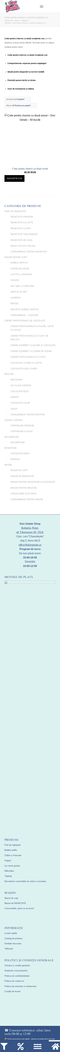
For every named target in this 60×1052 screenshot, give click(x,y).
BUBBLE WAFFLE (19, 263)
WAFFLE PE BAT (19, 292)
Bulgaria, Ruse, (30, 528)
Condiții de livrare (12, 991)
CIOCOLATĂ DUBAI (20, 453)
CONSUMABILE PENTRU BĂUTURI (28, 414)
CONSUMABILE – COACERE (24, 315)
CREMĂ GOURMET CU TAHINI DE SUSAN (31, 351)
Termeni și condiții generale (17, 965)
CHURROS (16, 298)
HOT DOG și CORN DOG (22, 286)
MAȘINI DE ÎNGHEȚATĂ (22, 476)
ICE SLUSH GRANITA (21, 385)
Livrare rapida (10, 933)
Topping (8, 876)
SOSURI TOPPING (13, 420)
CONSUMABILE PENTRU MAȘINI (27, 499)
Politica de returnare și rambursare (20, 986)
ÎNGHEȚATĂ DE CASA (21, 240)
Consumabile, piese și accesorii (19, 908)
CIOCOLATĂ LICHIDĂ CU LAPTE (26, 363)
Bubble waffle (10, 850)
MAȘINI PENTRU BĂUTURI (24, 488)
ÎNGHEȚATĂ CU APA (21, 228)
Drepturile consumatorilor (16, 970)
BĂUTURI (9, 374)
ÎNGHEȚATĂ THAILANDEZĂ (24, 234)
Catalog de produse (13, 938)
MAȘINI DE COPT (19, 470)
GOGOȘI (15, 280)
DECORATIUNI (11, 437)
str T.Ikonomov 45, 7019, (30, 532)
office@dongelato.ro (30, 545)
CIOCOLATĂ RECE (20, 391)
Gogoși (7, 860)
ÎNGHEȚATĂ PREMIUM (22, 217)
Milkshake (9, 871)
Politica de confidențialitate (16, 976)
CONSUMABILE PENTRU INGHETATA (29, 251)
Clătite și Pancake (12, 855)
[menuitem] (34, 6)
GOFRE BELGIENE (20, 268)
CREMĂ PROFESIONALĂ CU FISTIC (28, 357)
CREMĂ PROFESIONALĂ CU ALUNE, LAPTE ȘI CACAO (32, 328)
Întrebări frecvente (12, 943)
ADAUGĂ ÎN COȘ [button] (14, 178)
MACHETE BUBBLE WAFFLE (25, 309)
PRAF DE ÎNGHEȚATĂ (15, 211)
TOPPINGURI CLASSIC (22, 431)
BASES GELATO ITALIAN (23, 246)
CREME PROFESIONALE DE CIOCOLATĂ (24, 320)
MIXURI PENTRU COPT (15, 257)
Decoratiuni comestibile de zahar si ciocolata (25, 881)
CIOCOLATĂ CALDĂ (20, 403)
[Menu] (41, 6)
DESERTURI (10, 448)
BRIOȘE (15, 303)
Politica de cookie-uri (14, 981)
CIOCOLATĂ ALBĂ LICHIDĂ (24, 368)
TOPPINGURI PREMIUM (22, 425)
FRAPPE (15, 397)
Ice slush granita (12, 866)
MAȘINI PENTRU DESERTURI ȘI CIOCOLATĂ (33, 482)
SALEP (14, 409)
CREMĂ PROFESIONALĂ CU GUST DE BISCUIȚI (29, 338)
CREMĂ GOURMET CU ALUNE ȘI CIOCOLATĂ (33, 345)
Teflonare (8, 948)
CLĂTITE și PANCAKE (21, 274)
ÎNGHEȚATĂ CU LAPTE (22, 222)
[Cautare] (34, 6)
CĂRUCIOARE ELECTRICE (24, 493)
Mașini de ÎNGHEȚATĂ (15, 903)
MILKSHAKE (17, 380)
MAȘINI (8, 465)
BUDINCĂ (15, 459)
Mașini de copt (11, 898)
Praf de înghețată (12, 845)
